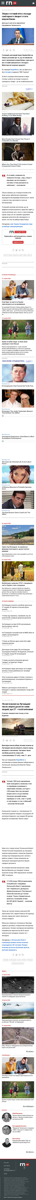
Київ (25, 255)
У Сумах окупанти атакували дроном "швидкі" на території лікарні (15, 661)
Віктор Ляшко (8, 255)
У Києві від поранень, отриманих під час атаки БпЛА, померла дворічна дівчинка (16, 617)
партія (29, 255)
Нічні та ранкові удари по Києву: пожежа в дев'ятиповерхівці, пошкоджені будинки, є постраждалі (17, 679)
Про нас (6, 1162)
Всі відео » (30, 1051)
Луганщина (13, 960)
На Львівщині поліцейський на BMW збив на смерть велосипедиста (18, 634)
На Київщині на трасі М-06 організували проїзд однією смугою (16, 625)
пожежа (5, 960)
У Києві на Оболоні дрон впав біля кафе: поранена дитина (16, 642)
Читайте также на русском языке (29, 50)
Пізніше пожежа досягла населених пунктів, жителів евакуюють (15, 947)
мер (21, 255)
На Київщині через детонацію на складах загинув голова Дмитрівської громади (17, 670)
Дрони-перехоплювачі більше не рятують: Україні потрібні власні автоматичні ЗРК (22, 1117)
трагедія (29, 960)
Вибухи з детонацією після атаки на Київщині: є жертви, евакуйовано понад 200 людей (18, 690)
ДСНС (19, 960)
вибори (16, 255)
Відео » (4, 971)
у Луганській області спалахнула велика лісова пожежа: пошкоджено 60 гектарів (15, 942)
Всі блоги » (30, 1152)
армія (24, 960)
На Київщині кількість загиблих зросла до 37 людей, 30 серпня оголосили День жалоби (17, 607)
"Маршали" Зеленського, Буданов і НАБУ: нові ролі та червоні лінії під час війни (23, 1129)
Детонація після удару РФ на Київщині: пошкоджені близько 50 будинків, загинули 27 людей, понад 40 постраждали (17, 652)
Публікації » (6, 1055)
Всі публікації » (28, 1106)
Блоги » (4, 1110)
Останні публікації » (9, 275)
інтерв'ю (9, 72)
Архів (5, 1173)
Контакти (7, 1166)
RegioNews (14, 70)
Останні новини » (8, 601)
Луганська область (18, 963)
